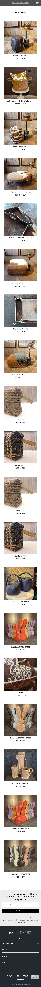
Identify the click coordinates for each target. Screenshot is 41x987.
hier (24, 922)
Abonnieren (20, 911)
